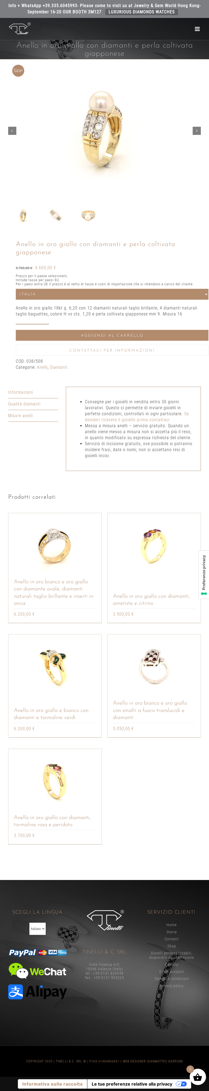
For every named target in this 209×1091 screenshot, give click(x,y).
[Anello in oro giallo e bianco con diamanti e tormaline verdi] (55, 667)
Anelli (42, 367)
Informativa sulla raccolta (52, 1084)
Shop (171, 946)
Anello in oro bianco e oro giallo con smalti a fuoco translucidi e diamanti (150, 710)
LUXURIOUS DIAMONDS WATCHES (142, 11)
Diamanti (58, 367)
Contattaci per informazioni (112, 351)
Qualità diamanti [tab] (24, 404)
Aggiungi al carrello (112, 336)
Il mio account (171, 971)
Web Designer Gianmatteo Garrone (153, 1061)
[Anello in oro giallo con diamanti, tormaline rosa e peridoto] (55, 781)
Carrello (172, 964)
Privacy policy (171, 986)
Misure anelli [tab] (20, 415)
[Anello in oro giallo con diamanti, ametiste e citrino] (154, 545)
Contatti (172, 939)
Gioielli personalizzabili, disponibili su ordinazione (171, 955)
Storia (172, 932)
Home (172, 925)
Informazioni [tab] (20, 392)
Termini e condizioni (171, 979)
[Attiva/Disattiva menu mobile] (198, 29)
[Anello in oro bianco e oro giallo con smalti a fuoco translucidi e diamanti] (154, 667)
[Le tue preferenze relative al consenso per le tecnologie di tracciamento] (204, 575)
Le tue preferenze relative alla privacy (132, 1084)
